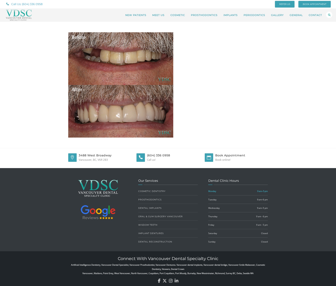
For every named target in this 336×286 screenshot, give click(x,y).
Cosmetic (177, 15)
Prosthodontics (204, 15)
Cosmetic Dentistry (152, 191)
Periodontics (254, 15)
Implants (230, 15)
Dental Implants (150, 208)
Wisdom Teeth (148, 225)
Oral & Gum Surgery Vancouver (160, 216)
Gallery (277, 15)
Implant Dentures (151, 233)
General (296, 15)
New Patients (135, 15)
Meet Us (158, 15)
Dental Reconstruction (155, 241)
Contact (315, 15)
